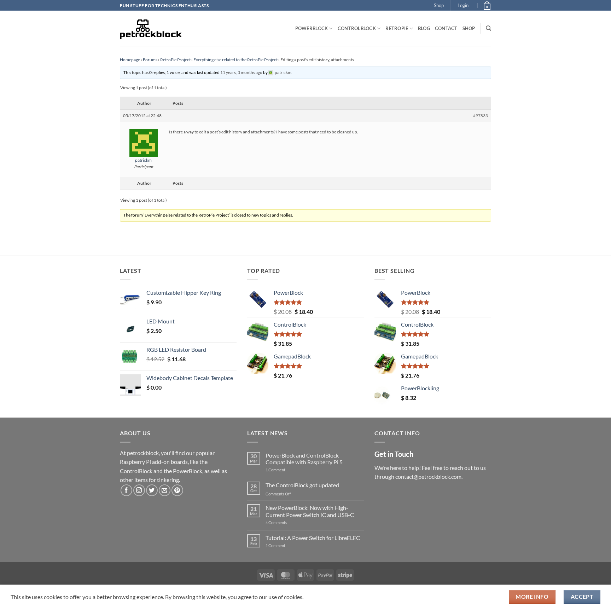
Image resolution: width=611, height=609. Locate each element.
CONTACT (446, 28)
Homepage (130, 59)
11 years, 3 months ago (241, 72)
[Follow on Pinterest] (177, 490)
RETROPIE (396, 28)
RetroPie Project (175, 59)
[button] (463, 5)
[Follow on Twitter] (152, 490)
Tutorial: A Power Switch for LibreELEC (313, 537)
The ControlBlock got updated (302, 485)
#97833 (480, 115)
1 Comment (287, 469)
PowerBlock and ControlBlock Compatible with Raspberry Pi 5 (304, 458)
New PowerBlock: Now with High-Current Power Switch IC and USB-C (310, 511)
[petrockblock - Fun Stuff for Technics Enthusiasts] (151, 28)
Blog (424, 28)
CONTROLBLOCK (357, 28)
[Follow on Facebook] (126, 490)
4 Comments (287, 522)
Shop (439, 5)
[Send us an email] (164, 490)
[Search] (488, 28)
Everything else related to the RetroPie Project (235, 59)
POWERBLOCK (311, 28)
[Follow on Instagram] (139, 490)
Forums (150, 59)
